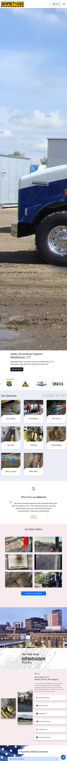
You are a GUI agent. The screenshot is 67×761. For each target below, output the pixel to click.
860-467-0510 (17, 369)
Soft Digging (50, 395)
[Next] (50, 516)
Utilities (58, 395)
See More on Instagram (33, 593)
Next (66, 384)
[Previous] (47, 516)
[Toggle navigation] (64, 4)
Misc (63, 395)
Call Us (57, 4)
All (43, 395)
